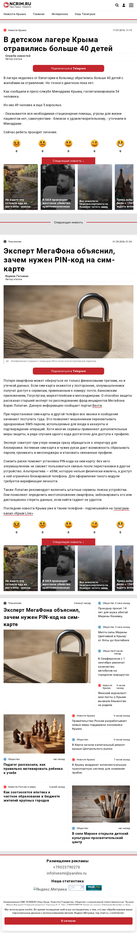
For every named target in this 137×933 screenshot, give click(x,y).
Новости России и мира (21, 786)
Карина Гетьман (17, 276)
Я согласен (68, 920)
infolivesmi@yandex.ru (67, 873)
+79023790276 (66, 867)
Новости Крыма (17, 30)
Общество (108, 603)
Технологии (15, 241)
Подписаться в (68, 68)
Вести (97, 405)
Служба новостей (17, 55)
